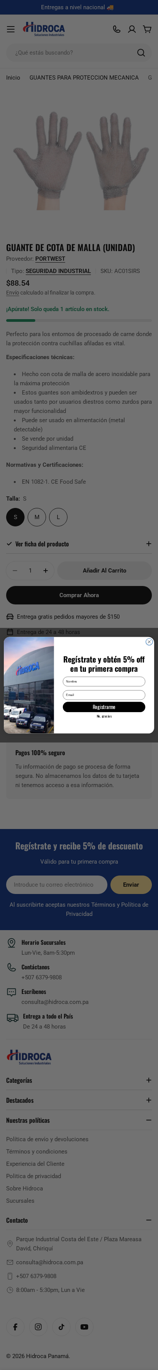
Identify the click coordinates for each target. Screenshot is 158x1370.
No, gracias (104, 715)
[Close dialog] (149, 641)
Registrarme (104, 707)
